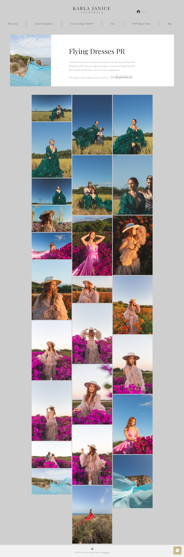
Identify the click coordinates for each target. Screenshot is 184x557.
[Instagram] (92, 549)
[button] (44, 23)
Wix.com (106, 552)
